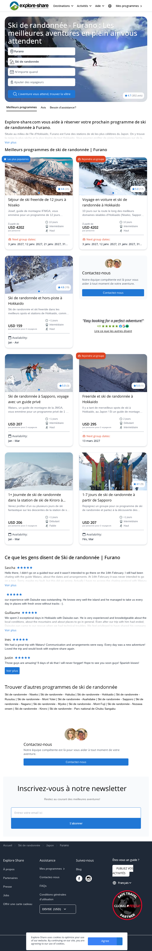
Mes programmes (127, 6)
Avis (43, 107)
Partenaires (10, 878)
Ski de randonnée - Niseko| (22, 694)
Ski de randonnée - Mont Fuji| (88, 703)
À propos (8, 869)
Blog (79, 869)
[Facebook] (79, 878)
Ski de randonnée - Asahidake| (77, 699)
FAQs (43, 885)
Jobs (6, 895)
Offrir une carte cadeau (17, 904)
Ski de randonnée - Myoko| (50, 703)
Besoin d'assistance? (63, 107)
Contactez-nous (113, 292)
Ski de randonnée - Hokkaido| (96, 694)
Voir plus (10, 142)
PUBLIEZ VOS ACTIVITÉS (122, 870)
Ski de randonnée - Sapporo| (116, 699)
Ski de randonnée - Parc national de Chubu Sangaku (82, 708)
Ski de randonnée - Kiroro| (32, 708)
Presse (7, 886)
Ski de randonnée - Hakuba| (58, 694)
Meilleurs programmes (21, 107)
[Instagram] (89, 878)
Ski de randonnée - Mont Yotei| (37, 699)
